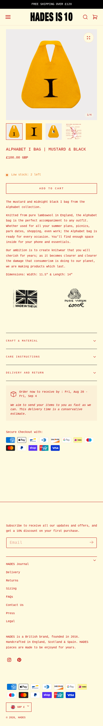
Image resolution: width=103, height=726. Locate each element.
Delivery (13, 572)
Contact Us (15, 605)
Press (10, 613)
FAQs (9, 597)
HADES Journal (17, 564)
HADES (22, 717)
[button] (8, 17)
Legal (10, 621)
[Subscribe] (91, 542)
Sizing (11, 588)
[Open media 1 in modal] (89, 37)
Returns (12, 580)
